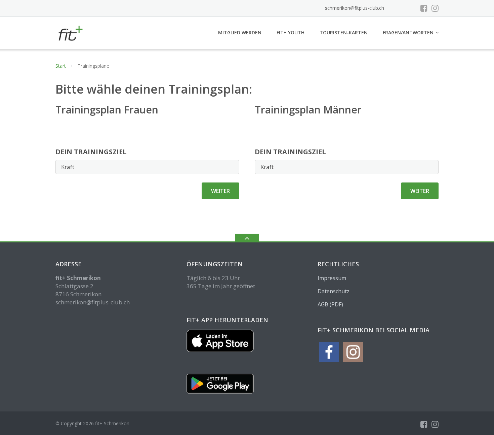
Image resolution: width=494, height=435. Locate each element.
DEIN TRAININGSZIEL (91, 151)
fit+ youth (290, 32)
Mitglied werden (239, 32)
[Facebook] (423, 8)
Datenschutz (333, 291)
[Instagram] (435, 8)
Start (60, 66)
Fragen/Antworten (408, 32)
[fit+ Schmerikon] (71, 32)
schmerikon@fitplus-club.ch (354, 8)
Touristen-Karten (344, 32)
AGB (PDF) (330, 304)
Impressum (332, 278)
